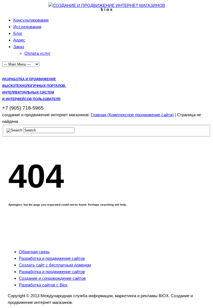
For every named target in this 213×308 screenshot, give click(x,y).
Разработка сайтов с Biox (43, 285)
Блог (17, 33)
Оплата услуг (37, 53)
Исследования (27, 26)
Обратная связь (34, 251)
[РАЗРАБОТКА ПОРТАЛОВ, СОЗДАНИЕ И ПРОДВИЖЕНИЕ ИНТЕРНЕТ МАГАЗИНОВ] (106, 5)
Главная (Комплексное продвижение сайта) (132, 114)
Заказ (18, 46)
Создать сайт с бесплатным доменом (55, 265)
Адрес (19, 40)
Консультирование (31, 20)
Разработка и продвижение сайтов (52, 258)
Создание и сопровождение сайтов (52, 278)
